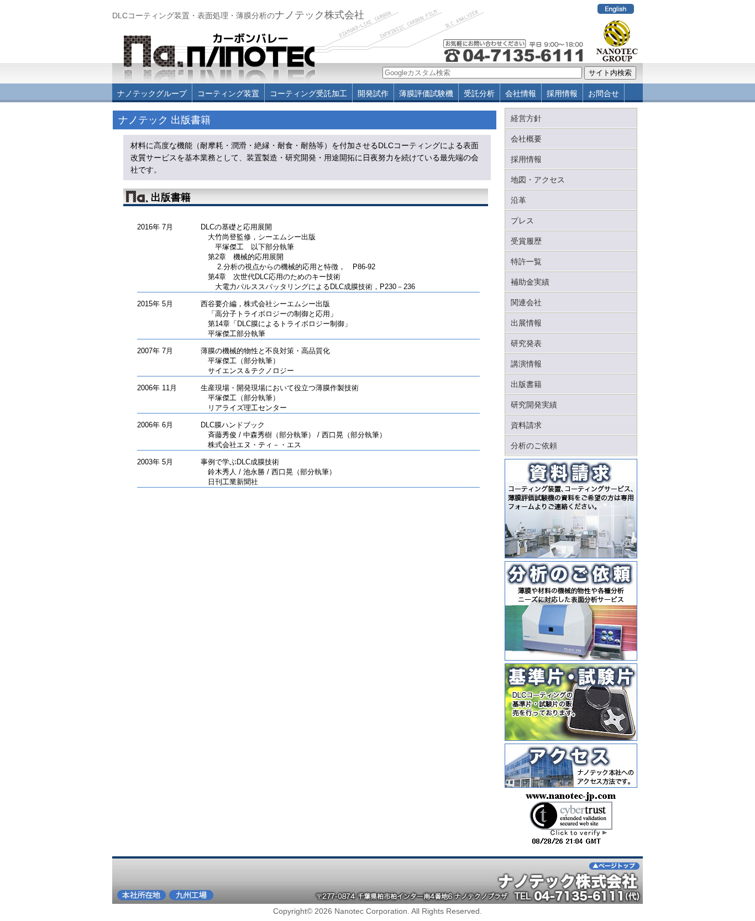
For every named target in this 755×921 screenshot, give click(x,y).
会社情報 (520, 93)
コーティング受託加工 (308, 93)
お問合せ (603, 93)
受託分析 (479, 93)
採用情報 (562, 93)
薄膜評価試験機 (426, 93)
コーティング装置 (228, 93)
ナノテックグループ (152, 93)
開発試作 (373, 93)
